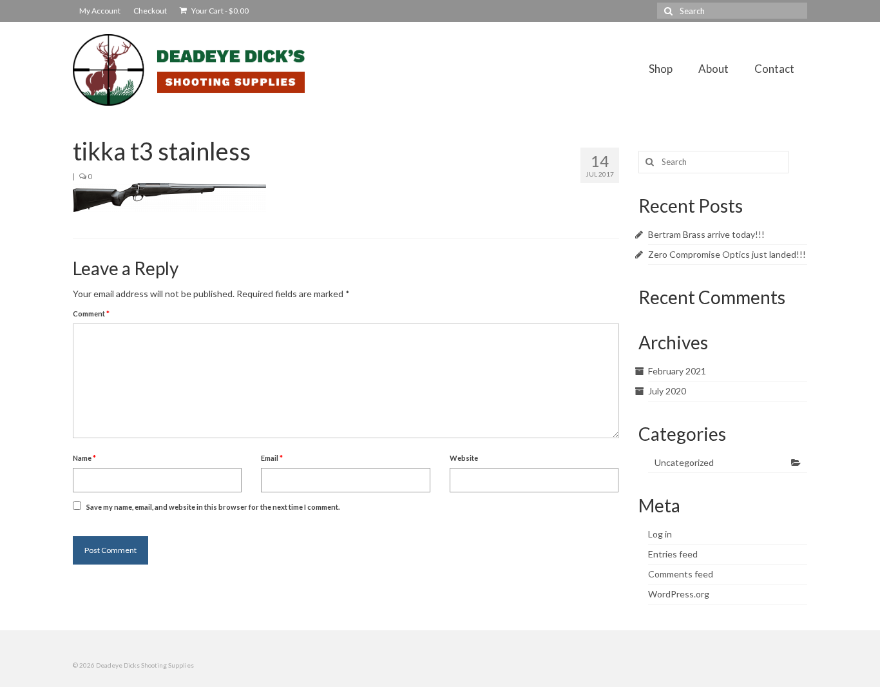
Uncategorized (684, 462)
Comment (91, 313)
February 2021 (677, 370)
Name (84, 458)
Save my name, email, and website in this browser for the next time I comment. (213, 507)
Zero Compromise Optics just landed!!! (727, 254)
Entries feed (673, 553)
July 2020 (667, 390)
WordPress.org (678, 593)
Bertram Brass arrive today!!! (706, 234)
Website (464, 458)
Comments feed (680, 573)
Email (272, 458)
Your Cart (219, 10)
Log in (660, 533)
